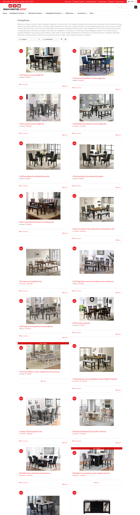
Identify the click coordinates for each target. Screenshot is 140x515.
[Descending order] (39, 39)
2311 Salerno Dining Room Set (30, 281)
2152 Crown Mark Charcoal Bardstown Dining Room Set (93, 229)
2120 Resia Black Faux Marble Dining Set (34, 176)
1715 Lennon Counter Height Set (31, 75)
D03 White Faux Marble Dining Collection (34, 473)
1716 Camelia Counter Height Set (31, 124)
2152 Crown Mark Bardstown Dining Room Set (36, 222)
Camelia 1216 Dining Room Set (30, 431)
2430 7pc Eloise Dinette (81, 323)
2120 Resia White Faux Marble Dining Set (87, 176)
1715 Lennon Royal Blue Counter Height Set (88, 78)
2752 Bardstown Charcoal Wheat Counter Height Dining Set (94, 379)
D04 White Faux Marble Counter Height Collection (91, 473)
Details (66, 86)
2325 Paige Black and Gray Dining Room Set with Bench (93, 281)
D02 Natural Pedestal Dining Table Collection (89, 431)
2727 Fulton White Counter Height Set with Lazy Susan (39, 372)
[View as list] (65, 39)
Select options (24, 84)
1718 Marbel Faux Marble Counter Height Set (89, 124)
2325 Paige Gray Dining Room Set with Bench (36, 326)
